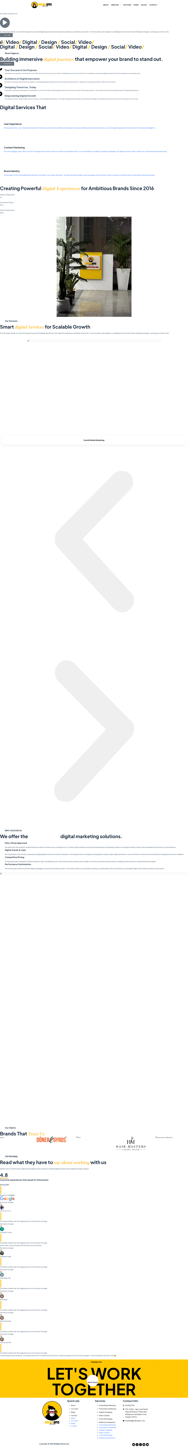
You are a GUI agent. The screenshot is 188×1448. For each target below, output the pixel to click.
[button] (94, 542)
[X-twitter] (140, 1444)
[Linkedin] (143, 1444)
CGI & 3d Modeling (105, 1419)
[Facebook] (133, 1444)
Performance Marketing (107, 1409)
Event (136, 5)
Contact (153, 5)
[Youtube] (147, 1444)
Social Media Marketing (107, 1405)
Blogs (144, 5)
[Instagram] (137, 1444)
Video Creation (104, 1415)
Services (115, 5)
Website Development (107, 1422)
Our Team (127, 5)
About (106, 5)
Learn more (94, 446)
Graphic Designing (105, 1412)
